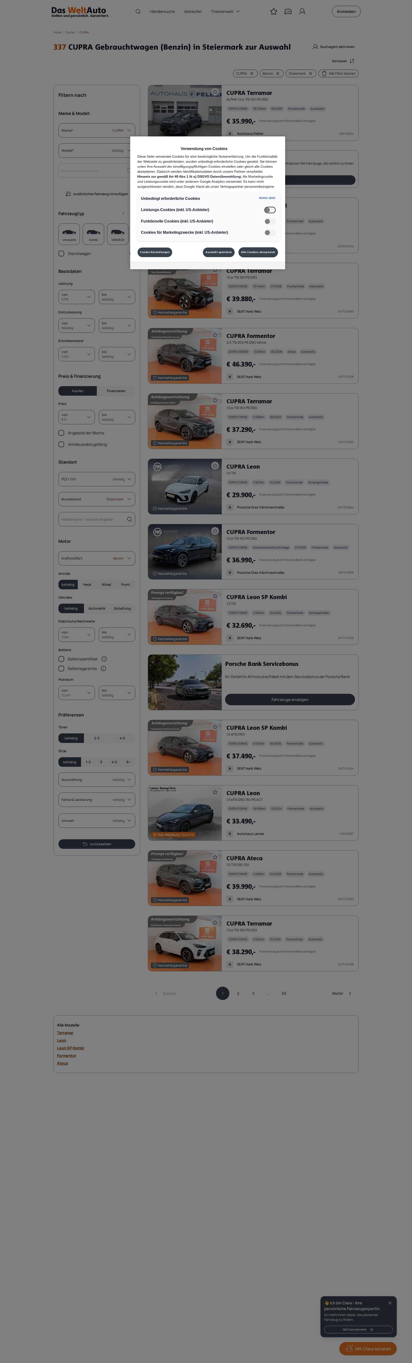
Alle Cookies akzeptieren (258, 252)
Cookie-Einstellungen (155, 252)
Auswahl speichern (219, 252)
